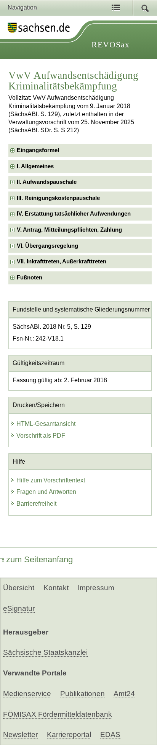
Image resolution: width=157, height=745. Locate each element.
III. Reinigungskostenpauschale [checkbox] (58, 198)
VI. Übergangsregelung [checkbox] (47, 246)
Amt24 (124, 694)
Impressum (96, 588)
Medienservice (27, 694)
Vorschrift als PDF (40, 435)
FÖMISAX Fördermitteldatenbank (57, 714)
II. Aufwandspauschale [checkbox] (47, 182)
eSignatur (19, 608)
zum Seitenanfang (39, 559)
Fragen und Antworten (46, 492)
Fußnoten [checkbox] (29, 277)
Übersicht (18, 588)
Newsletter (20, 734)
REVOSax (110, 44)
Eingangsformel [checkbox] (38, 150)
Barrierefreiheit (36, 503)
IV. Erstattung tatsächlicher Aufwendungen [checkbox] (74, 214)
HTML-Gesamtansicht (45, 423)
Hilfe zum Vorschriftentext (50, 480)
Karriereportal (69, 734)
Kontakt (56, 588)
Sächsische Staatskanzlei (45, 652)
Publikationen (82, 694)
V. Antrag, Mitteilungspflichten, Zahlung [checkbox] (69, 230)
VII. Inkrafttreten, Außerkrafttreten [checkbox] (61, 261)
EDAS (110, 734)
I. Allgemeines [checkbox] (35, 166)
